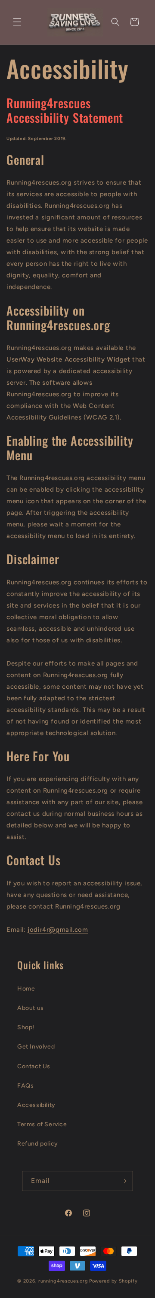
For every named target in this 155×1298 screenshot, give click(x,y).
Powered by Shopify (113, 1281)
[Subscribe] (123, 1181)
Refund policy (37, 1143)
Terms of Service (42, 1124)
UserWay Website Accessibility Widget (68, 359)
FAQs (25, 1085)
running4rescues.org (63, 1281)
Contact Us (33, 1066)
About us (30, 1008)
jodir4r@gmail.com (58, 929)
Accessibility (36, 1105)
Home (26, 988)
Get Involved (36, 1046)
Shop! (25, 1027)
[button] (17, 21)
